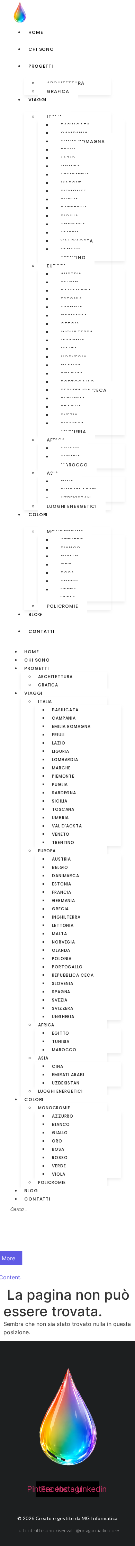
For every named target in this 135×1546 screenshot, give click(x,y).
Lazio (58, 743)
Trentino (63, 842)
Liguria (60, 751)
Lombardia (65, 759)
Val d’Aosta (67, 826)
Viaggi (33, 693)
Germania (63, 900)
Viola (58, 1174)
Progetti (36, 668)
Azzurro (62, 1116)
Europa (47, 851)
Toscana (63, 809)
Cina (57, 1066)
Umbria (60, 818)
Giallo (60, 1133)
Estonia (61, 884)
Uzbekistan (66, 1083)
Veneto (61, 834)
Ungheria (63, 1016)
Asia (43, 1058)
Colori (34, 1099)
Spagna (61, 992)
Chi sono (37, 660)
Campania (64, 718)
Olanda (61, 950)
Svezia (60, 1000)
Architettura (55, 677)
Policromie (62, 606)
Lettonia (63, 925)
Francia (61, 892)
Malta (59, 934)
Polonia (62, 958)
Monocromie (54, 1108)
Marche (61, 768)
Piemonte (63, 776)
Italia (45, 701)
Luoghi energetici (72, 506)
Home (31, 651)
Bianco (61, 1124)
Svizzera (62, 1008)
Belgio (60, 867)
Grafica (58, 91)
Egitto (60, 1033)
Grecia (60, 909)
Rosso (60, 1157)
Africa (46, 1025)
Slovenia (62, 983)
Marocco (74, 465)
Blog (31, 1190)
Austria (61, 859)
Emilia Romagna (71, 726)
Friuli (58, 735)
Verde (59, 1166)
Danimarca (65, 876)
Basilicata (65, 710)
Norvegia (63, 942)
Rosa (58, 1149)
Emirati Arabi (68, 1075)
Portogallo (67, 967)
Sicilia (60, 801)
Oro (57, 1141)
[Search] (14, 1224)
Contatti (37, 1199)
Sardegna (64, 793)
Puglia (60, 784)
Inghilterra (66, 917)
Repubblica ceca (73, 975)
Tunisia (61, 1041)
